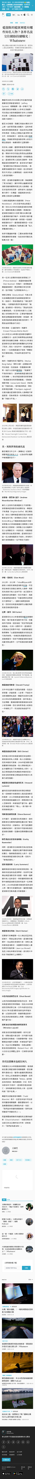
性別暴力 (28, 1160)
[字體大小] (18, 15)
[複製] (3, 89)
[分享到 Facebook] (12, 89)
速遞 (5, 1164)
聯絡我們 (12, 1452)
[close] (32, 5)
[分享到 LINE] (22, 89)
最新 (4, 1199)
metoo (22, 22)
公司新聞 (19, 1455)
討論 (25, 585)
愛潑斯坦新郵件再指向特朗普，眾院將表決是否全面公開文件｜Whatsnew (17, 1345)
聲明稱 (19, 370)
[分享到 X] (8, 89)
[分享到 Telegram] (17, 89)
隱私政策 (23, 1468)
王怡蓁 (4, 1254)
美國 (11, 22)
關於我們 (4, 1452)
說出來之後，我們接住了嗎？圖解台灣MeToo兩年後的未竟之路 (16, 1415)
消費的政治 (6, 1306)
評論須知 (6, 1188)
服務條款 (30, 1468)
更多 (8, 1199)
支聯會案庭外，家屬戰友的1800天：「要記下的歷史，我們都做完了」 (12, 1206)
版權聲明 (12, 1455)
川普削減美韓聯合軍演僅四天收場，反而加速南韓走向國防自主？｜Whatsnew (13, 1249)
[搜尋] (28, 15)
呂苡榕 (4, 1314)
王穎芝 (11, 81)
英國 (16, 22)
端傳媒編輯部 (17, 1137)
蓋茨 (26, 616)
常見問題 (4, 1455)
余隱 (3, 1212)
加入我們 (19, 1452)
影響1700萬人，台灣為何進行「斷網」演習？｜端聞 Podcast (12, 1221)
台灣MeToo (6, 1411)
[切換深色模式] (25, 15)
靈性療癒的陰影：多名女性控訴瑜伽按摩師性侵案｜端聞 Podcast (17, 1379)
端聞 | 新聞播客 (7, 1375)
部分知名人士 (12, 454)
